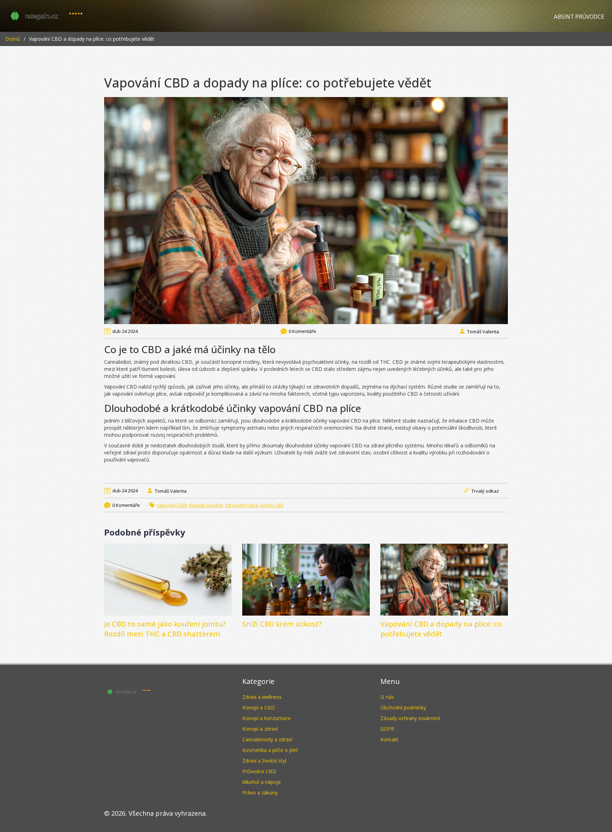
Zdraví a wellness (262, 697)
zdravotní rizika (241, 505)
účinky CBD (272, 505)
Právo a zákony (260, 792)
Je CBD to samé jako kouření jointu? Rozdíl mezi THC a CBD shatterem (165, 629)
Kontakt (389, 739)
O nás (387, 697)
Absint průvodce (579, 17)
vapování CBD (172, 505)
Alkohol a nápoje (261, 782)
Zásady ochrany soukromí (410, 718)
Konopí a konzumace (266, 718)
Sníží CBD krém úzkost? (282, 624)
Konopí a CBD (258, 707)
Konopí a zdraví (260, 728)
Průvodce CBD (259, 771)
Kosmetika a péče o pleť (270, 750)
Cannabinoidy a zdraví (267, 739)
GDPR (387, 728)
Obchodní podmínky (403, 707)
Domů (12, 38)
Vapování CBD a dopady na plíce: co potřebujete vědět (441, 629)
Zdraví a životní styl (264, 760)
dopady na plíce (206, 505)
